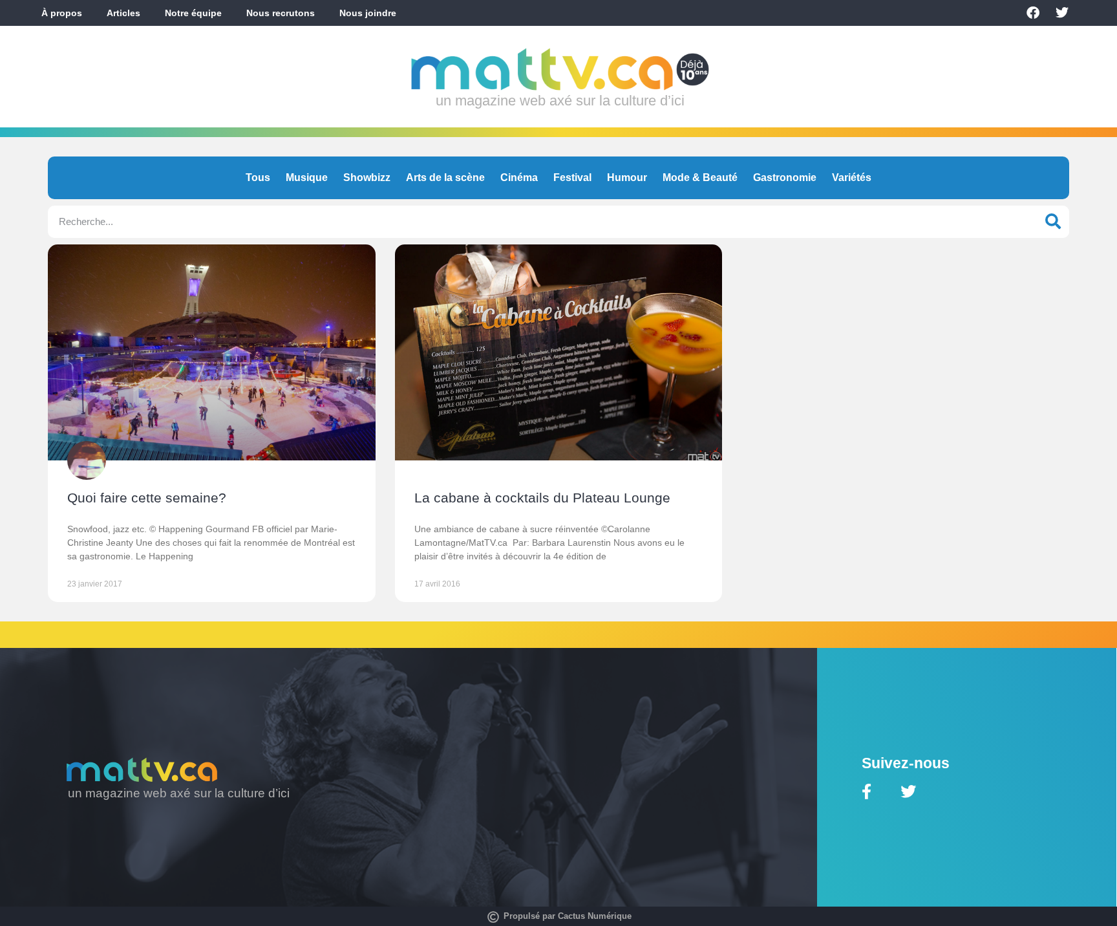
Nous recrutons (280, 13)
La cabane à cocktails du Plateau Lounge (542, 497)
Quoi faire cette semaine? (146, 497)
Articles (123, 13)
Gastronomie (784, 177)
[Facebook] (1033, 13)
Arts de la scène (445, 177)
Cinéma (519, 177)
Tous (258, 177)
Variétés (851, 177)
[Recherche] (1053, 222)
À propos (61, 13)
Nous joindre (367, 13)
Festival (572, 177)
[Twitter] (1062, 13)
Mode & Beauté (700, 177)
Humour (627, 177)
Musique (307, 177)
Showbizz (366, 177)
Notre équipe (193, 13)
